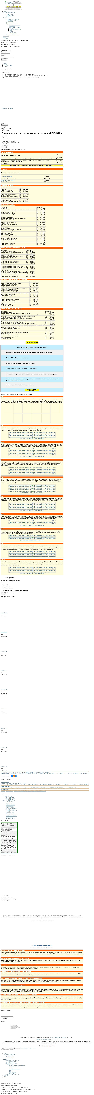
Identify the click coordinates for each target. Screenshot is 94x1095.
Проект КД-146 (4, 709)
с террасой (18, 791)
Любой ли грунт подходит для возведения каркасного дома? (19, 994)
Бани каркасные (4, 789)
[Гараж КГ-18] (10, 116)
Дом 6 (2, 496)
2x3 (21, 791)
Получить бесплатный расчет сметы (32, 390)
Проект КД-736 (4, 747)
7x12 (23, 773)
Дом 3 (2, 442)
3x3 (24, 791)
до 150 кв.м (45, 772)
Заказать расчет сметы (32, 342)
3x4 (26, 791)
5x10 (41, 787)
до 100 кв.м (40, 772)
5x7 (37, 787)
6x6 (3, 773)
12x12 (73, 773)
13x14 (84, 773)
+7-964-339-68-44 (13, 7)
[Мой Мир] (16, 776)
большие (77, 787)
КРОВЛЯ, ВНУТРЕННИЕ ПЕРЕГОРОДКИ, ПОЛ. (14, 248)
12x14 (79, 773)
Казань (53, 1045)
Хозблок (11, 1067)
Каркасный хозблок (10, 805)
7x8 (15, 773)
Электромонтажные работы (12, 1074)
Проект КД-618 (4, 728)
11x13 (71, 773)
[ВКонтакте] (12, 776)
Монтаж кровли (9, 809)
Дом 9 (2, 543)
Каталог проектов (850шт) (9, 1054)
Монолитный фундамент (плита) (8, 178)
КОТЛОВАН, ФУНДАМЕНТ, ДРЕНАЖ (11, 309)
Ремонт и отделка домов (11, 1063)
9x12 (45, 773)
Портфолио (6, 1075)
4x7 (18, 787)
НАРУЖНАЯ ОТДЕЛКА (7, 185)
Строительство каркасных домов (10, 802)
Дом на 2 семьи (12, 1072)
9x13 (47, 773)
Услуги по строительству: (9, 800)
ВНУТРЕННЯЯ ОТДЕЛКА (8, 205)
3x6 (29, 791)
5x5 (34, 787)
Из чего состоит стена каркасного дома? (13, 985)
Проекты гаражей (10, 1056)
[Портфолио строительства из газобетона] (22, 928)
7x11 (21, 773)
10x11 (52, 773)
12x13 (76, 773)
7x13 (25, 773)
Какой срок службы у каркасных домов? (13, 950)
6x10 (10, 773)
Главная (5, 1053)
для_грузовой (66, 787)
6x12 (12, 773)
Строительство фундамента (12, 1060)
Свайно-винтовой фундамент (8, 180)
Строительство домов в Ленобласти (17, 1065)
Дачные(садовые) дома (14, 1066)
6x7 (5, 773)
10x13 (57, 773)
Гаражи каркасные (5, 786)
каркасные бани (9, 806)
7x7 (14, 773)
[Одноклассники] (14, 776)
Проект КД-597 (4, 689)
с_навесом (21, 787)
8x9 (29, 773)
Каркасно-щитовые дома (14, 1069)
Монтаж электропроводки (10, 812)
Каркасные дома (10, 797)
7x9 (19, 773)
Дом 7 (2, 514)
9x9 (39, 773)
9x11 (43, 773)
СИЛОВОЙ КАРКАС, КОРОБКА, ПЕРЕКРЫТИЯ (14, 279)
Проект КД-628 (4, 612)
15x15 (87, 773)
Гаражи (10, 1071)
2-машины (9, 787)
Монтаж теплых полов (11, 814)
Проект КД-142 (4, 670)
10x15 (63, 773)
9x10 (41, 773)
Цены (4, 1076)
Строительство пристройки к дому (10, 818)
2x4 (23, 791)
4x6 (16, 787)
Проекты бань (9, 1058)
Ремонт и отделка (10, 807)
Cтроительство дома (7, 152)
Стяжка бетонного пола (11, 816)
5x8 (39, 787)
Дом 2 (2, 425)
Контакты (5, 1077)
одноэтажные (29, 772)
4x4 (31, 791)
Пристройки (11, 1073)
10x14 (60, 773)
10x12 (55, 773)
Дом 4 (2, 460)
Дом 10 (3, 559)
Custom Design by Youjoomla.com (28, 1048)
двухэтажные (35, 772)
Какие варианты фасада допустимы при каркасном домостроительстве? (23, 1002)
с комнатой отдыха (11, 791)
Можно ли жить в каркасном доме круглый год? (15, 958)
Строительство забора (11, 810)
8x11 (33, 773)
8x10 (31, 773)
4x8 (32, 787)
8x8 (27, 773)
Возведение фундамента (11, 808)
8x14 (37, 773)
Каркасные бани (9, 799)
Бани (10, 1070)
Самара (49, 1045)
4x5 (25, 787)
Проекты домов (9, 1055)
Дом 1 (2, 396)
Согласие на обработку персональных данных (46, 1039)
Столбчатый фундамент (6, 181)
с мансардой (4, 791)
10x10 (49, 773)
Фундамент (3, 52)
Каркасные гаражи (10, 798)
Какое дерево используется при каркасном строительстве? (18, 965)
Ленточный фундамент (6, 176)
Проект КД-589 (4, 766)
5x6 (35, 787)
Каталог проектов (7, 796)
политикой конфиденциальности (58, 1037)
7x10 (17, 773)
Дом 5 (2, 477)
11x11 (65, 773)
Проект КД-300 (4, 632)
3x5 (27, 791)
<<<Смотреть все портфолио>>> (42, 945)
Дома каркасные (5, 782)
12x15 (82, 773)
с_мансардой (29, 787)
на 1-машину (4, 787)
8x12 (35, 773)
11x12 (68, 773)
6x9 (8, 773)
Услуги (4, 1059)
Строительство (9, 1064)
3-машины (13, 787)
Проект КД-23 (4, 651)
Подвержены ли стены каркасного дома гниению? (16, 971)
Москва (45, 1045)
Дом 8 (2, 529)
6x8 (6, 773)
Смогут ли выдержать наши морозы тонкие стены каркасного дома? (21, 978)
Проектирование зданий (11, 813)
